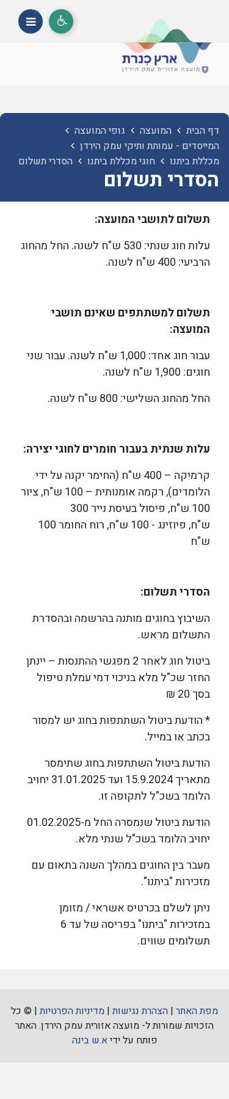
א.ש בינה (89, 1040)
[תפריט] (30, 21)
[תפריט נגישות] (61, 21)
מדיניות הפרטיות (72, 1011)
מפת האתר (197, 1011)
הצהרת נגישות (140, 1011)
